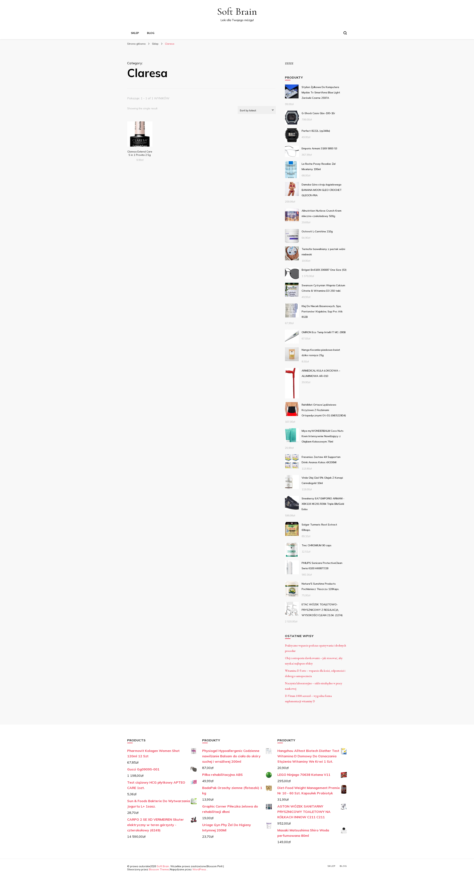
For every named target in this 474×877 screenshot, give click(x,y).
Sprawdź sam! (139, 134)
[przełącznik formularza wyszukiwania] (345, 33)
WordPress (199, 869)
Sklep (135, 33)
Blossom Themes (159, 869)
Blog (150, 33)
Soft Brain (237, 11)
